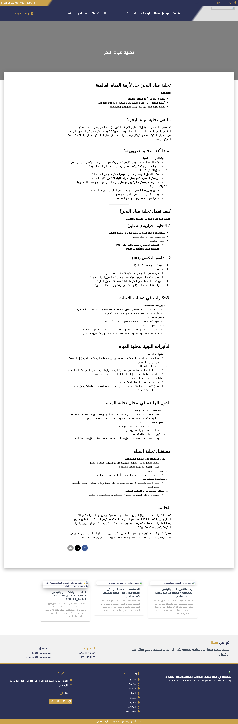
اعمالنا (107, 13)
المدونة (131, 13)
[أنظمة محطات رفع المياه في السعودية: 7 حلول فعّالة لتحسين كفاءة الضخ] (125, 583)
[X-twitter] (229, 3)
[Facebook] (69, 701)
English (177, 13)
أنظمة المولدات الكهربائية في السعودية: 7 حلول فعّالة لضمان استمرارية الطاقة (68, 595)
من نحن (82, 13)
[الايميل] (48, 641)
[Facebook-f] (235, 3)
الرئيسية (68, 13)
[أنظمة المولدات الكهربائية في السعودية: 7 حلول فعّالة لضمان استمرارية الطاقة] (65, 584)
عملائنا (119, 13)
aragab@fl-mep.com (38, 657)
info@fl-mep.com (201, 3)
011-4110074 (87, 657)
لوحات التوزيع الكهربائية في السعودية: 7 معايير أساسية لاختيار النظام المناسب (174, 592)
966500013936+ (85, 653)
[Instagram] (224, 3)
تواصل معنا (161, 13)
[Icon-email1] (213, 3)
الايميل (45, 648)
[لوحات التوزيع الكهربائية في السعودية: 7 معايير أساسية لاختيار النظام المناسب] (179, 583)
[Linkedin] (218, 3)
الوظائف (145, 13)
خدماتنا (94, 13)
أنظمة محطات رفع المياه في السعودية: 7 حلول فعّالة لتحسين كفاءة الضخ (121, 592)
